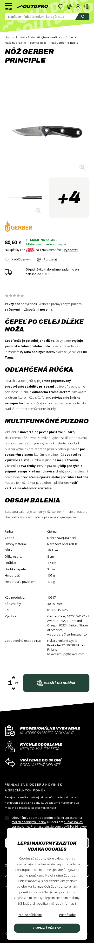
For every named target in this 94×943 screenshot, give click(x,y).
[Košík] (86, 6)
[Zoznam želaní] (60, 6)
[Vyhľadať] (82, 16)
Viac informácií (66, 904)
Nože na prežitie (16, 42)
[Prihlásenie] (78, 6)
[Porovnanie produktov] (69, 6)
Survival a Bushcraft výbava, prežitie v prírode (44, 37)
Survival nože (38, 42)
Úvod (8, 37)
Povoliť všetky (47, 928)
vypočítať (71, 250)
